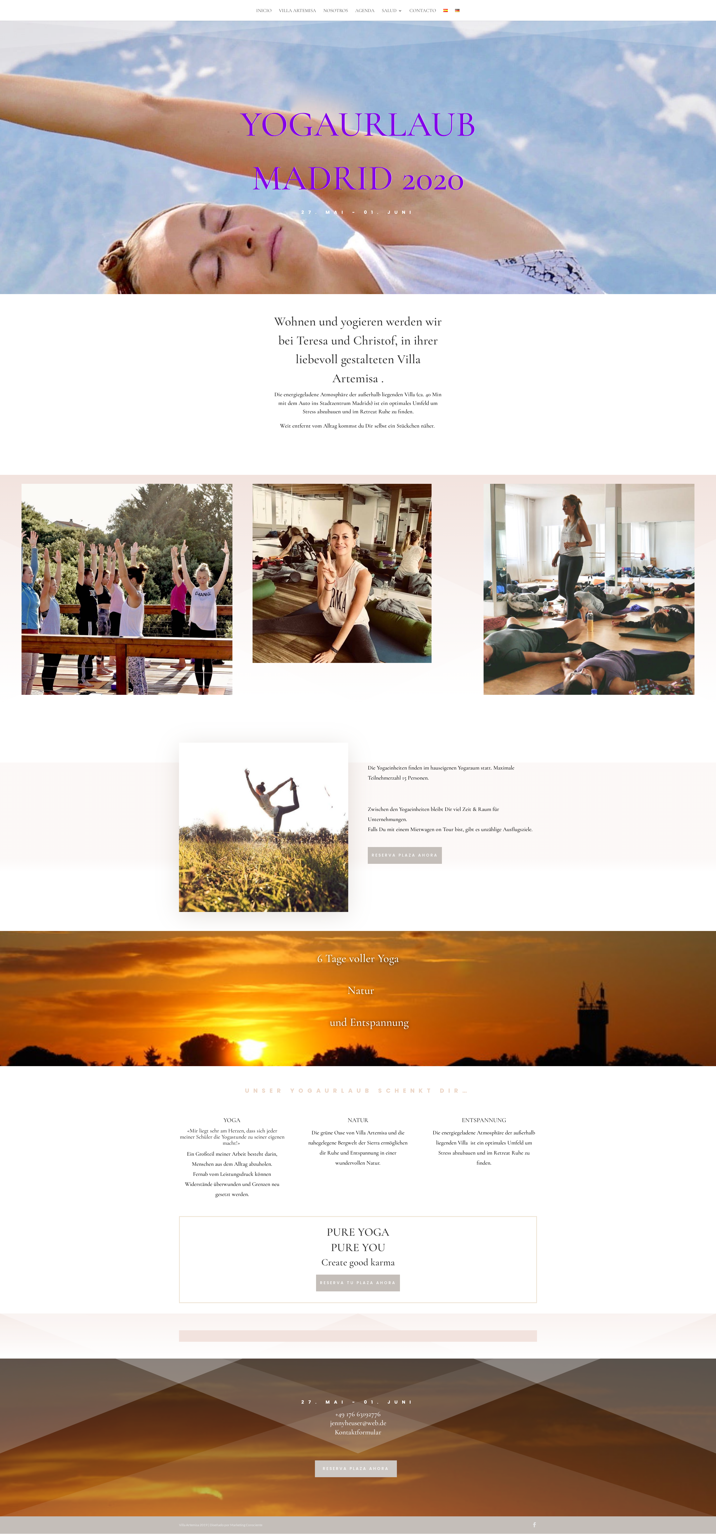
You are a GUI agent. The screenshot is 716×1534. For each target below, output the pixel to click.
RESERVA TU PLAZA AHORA (358, 1283)
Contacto (422, 11)
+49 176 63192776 (358, 1414)
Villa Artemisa (297, 11)
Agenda (365, 11)
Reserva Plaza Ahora (405, 855)
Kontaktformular (358, 1432)
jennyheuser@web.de (358, 1423)
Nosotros (335, 11)
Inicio (264, 11)
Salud (389, 11)
